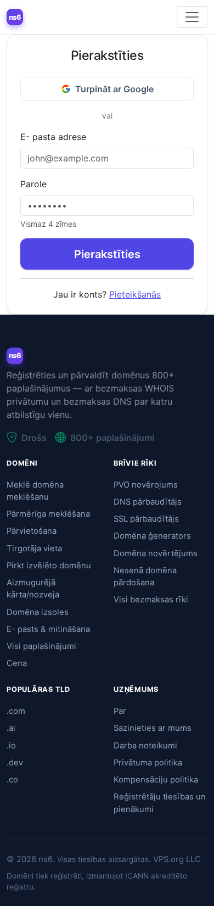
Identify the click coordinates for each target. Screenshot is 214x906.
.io (11, 746)
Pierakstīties (107, 254)
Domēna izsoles (38, 612)
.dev (15, 763)
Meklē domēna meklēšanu (35, 491)
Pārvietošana (32, 531)
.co (12, 780)
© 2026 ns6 (30, 859)
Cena (17, 663)
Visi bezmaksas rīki (151, 600)
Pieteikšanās (135, 294)
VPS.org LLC (177, 859)
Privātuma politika (148, 763)
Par (120, 711)
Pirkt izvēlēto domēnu (49, 566)
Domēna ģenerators (152, 536)
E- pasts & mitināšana (48, 629)
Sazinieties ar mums (153, 728)
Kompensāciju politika (156, 780)
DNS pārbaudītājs (148, 502)
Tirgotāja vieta (34, 548)
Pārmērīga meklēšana (48, 514)
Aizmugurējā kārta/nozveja (33, 589)
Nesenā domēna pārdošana (145, 577)
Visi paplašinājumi (41, 646)
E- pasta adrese (53, 136)
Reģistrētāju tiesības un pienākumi (160, 803)
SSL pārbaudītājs (146, 519)
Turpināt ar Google (114, 88)
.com (16, 711)
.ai (11, 728)
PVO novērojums (146, 485)
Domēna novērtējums (156, 553)
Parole (33, 183)
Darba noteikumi (145, 746)
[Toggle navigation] (192, 17)
